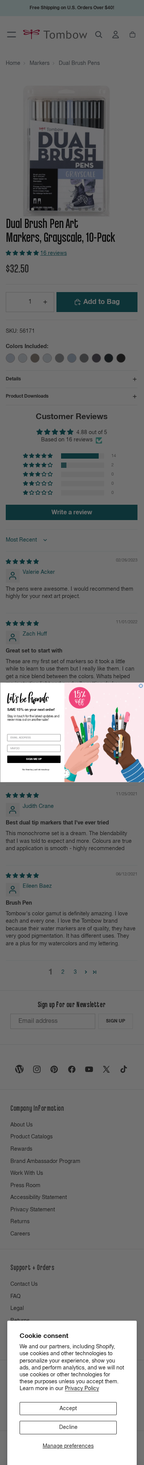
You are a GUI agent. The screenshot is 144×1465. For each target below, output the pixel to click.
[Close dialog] (141, 686)
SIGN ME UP (33, 759)
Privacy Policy (82, 1388)
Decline (68, 1427)
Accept (68, 1408)
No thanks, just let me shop (35, 770)
